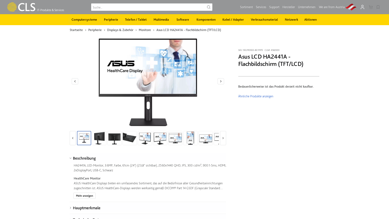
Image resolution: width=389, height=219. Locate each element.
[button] (75, 81)
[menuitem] (246, 7)
